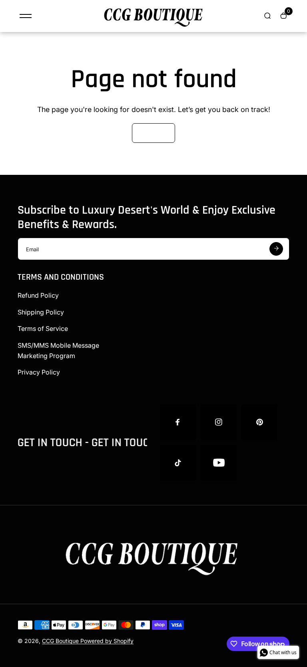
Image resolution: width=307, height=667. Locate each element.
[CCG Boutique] (153, 27)
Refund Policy (38, 295)
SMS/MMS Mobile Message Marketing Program (58, 350)
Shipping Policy (41, 312)
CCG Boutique (61, 640)
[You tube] (219, 463)
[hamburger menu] (26, 16)
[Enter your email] (276, 249)
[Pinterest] (259, 422)
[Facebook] (178, 422)
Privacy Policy (39, 372)
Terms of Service (43, 328)
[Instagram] (219, 422)
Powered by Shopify (107, 640)
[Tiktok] (178, 463)
